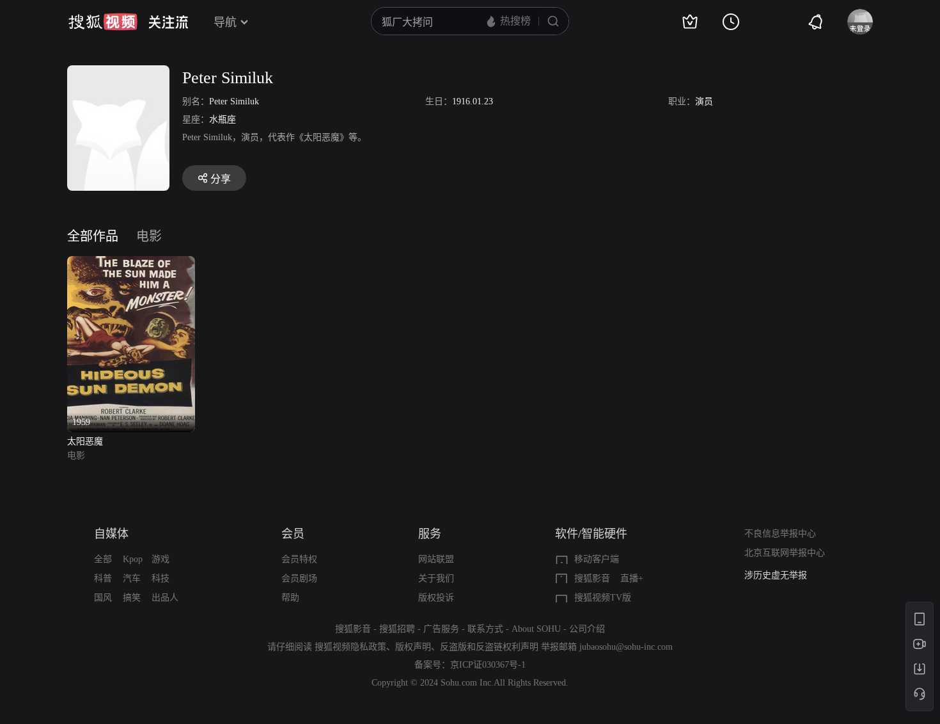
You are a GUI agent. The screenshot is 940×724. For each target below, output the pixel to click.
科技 (160, 578)
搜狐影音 (592, 578)
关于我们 (436, 578)
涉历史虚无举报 (775, 575)
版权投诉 (436, 597)
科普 (103, 578)
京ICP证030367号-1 (488, 665)
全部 (103, 559)
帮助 (290, 597)
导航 (225, 22)
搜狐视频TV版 (602, 597)
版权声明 (413, 647)
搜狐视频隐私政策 (350, 647)
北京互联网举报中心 (784, 553)
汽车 (132, 578)
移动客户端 (596, 559)
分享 (220, 178)
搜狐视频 (103, 21)
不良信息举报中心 (780, 533)
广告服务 (441, 629)
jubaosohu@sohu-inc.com (626, 647)
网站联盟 (436, 559)
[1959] (131, 263)
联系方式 (485, 629)
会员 (292, 533)
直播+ (631, 578)
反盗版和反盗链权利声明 (489, 647)
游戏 (160, 559)
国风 (103, 597)
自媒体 (111, 533)
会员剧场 (299, 578)
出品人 (165, 597)
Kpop (133, 559)
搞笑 (132, 597)
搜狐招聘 (397, 629)
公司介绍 (587, 629)
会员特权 (299, 559)
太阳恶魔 (85, 441)
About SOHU (536, 629)
